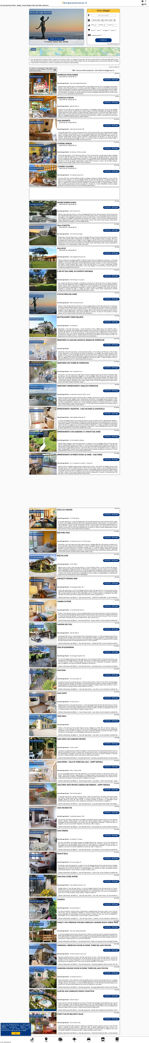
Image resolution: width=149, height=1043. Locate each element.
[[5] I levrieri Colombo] (43, 176)
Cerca (103, 40)
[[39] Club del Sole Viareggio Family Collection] (43, 1000)
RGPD (24, 1030)
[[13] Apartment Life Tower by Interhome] (43, 372)
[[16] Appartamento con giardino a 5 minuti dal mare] (43, 441)
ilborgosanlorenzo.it (74, 3)
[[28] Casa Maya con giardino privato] (43, 748)
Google (3, 1025)
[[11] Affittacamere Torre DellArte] (43, 326)
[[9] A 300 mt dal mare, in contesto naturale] (43, 280)
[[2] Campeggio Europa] (43, 107)
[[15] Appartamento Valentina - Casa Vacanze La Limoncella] (43, 418)
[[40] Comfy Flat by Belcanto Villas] (43, 1023)
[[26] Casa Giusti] (43, 702)
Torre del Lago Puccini (36, 76)
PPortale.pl (8, 1042)
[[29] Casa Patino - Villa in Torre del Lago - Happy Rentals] (43, 771)
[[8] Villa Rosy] (43, 257)
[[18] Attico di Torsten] (43, 519)
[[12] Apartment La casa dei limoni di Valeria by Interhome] (43, 349)
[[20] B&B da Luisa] (43, 565)
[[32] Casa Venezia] (43, 840)
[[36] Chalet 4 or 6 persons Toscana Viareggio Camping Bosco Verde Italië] (43, 931)
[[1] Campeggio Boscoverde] (43, 84)
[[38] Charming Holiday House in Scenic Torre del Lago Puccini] (43, 977)
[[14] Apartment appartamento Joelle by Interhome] (43, 395)
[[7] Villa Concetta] (43, 234)
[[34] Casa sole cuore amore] (43, 886)
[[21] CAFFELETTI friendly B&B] (43, 588)
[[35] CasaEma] (43, 909)
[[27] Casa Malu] (43, 725)
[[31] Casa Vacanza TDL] (43, 817)
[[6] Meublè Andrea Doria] (43, 212)
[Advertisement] (74, 491)
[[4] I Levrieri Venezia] (43, 153)
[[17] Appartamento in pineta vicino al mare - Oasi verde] (43, 464)
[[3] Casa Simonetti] (43, 130)
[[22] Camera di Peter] (43, 611)
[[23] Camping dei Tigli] (43, 633)
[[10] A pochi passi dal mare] (43, 303)
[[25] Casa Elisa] (43, 679)
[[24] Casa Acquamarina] (43, 656)
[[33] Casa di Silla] (43, 863)
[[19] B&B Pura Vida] (43, 542)
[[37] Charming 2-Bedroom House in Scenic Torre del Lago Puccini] (43, 954)
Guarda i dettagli (111, 79)
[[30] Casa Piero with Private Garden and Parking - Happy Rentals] (43, 794)
